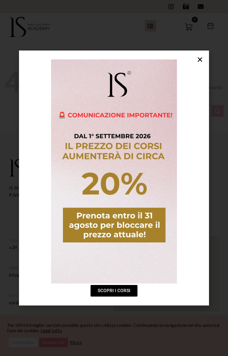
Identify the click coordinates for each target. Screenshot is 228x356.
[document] (114, 178)
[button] (200, 59)
